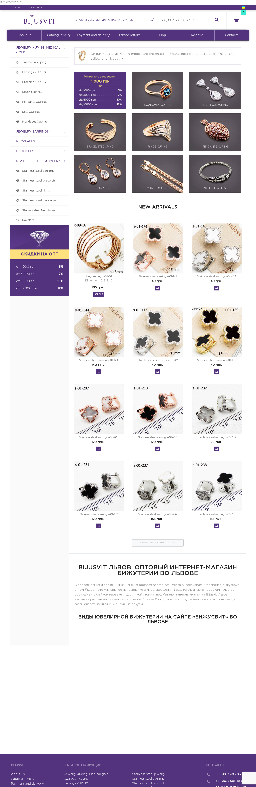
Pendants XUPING (34, 102)
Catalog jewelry (59, 35)
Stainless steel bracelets (39, 181)
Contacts (231, 35)
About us (24, 35)
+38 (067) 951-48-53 (229, 781)
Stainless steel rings (36, 191)
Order (17, 8)
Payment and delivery (93, 35)
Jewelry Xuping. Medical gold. (38, 50)
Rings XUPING (32, 92)
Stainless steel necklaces (39, 200)
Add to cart (157, 288)
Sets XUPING (31, 112)
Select (98, 294)
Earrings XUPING (34, 72)
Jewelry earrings (32, 131)
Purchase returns (127, 35)
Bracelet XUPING (34, 82)
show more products (157, 543)
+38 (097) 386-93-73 (174, 20)
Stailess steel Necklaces (38, 210)
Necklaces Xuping (34, 122)
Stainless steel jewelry (38, 161)
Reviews (197, 35)
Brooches (25, 151)
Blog (162, 35)
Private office (36, 8)
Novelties (28, 220)
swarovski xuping (34, 62)
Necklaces (25, 141)
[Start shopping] (236, 20)
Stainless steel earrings (38, 171)
